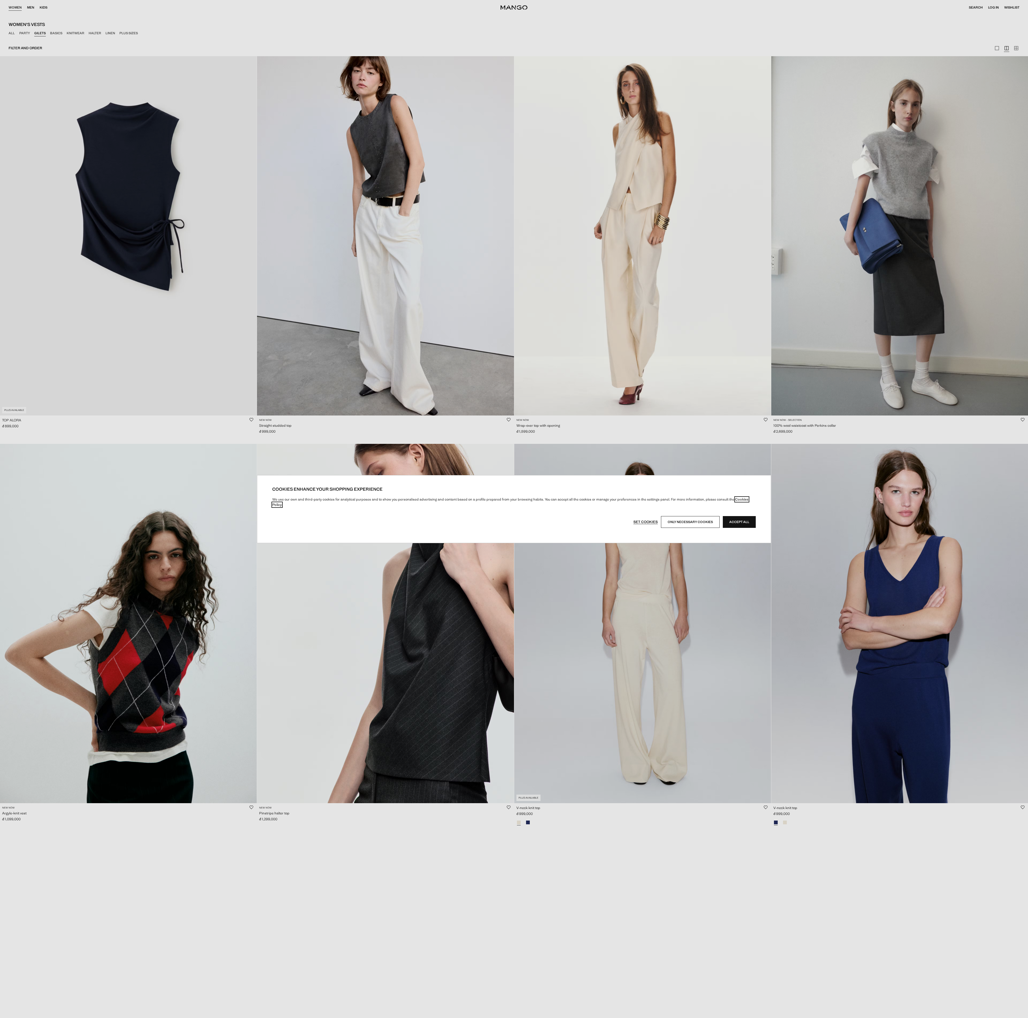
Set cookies (645, 522)
